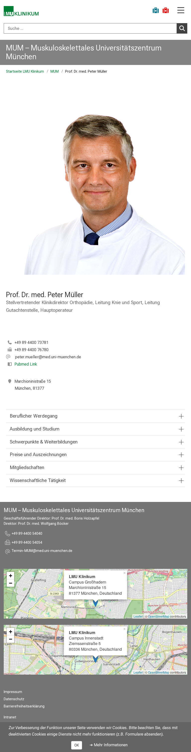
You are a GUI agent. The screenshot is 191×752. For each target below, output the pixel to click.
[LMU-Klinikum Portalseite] (21, 11)
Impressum (13, 692)
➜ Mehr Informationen (109, 745)
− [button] (10, 583)
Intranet (10, 717)
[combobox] (95, 28)
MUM (54, 71)
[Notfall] (165, 11)
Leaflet (138, 616)
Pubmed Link (25, 364)
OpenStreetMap (158, 616)
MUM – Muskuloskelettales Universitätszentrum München (84, 52)
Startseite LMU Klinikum (25, 71)
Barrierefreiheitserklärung (24, 706)
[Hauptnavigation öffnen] (180, 10)
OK (76, 745)
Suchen (182, 28)
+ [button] (10, 575)
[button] (43, 357)
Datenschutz (14, 699)
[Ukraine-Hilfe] (155, 11)
